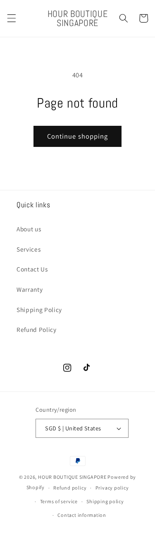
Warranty (30, 289)
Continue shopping (77, 136)
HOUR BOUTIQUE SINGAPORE (72, 477)
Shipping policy (105, 501)
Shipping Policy (39, 309)
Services (29, 249)
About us (29, 229)
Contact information (81, 515)
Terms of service (59, 501)
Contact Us (32, 269)
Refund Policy (37, 329)
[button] (11, 18)
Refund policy (69, 488)
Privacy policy (112, 488)
